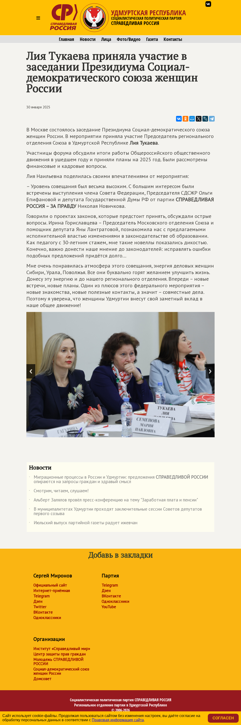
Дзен (37, 601)
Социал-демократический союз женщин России (61, 671)
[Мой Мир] (192, 119)
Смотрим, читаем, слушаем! (59, 492)
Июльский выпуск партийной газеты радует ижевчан (83, 523)
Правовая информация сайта (118, 720)
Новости (88, 39)
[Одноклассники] (185, 119)
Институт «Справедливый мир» (61, 648)
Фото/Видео (129, 39)
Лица (106, 39)
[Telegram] (212, 119)
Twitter (39, 607)
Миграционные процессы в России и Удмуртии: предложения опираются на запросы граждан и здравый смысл (118, 479)
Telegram (41, 596)
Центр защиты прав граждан (59, 654)
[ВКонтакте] (179, 119)
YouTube (109, 607)
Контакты (173, 39)
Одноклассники (47, 617)
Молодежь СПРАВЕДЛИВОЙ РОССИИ (58, 661)
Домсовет (42, 679)
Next (210, 371)
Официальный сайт (50, 585)
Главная (66, 39)
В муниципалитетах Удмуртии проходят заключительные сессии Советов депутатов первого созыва (115, 511)
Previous (30, 371)
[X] (198, 119)
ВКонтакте (43, 612)
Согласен (223, 718)
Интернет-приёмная (51, 590)
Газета (152, 39)
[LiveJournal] (205, 119)
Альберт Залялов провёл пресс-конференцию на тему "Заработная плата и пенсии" (113, 501)
